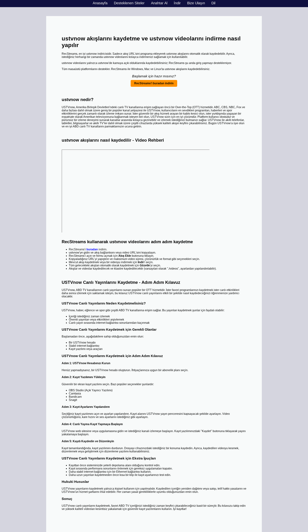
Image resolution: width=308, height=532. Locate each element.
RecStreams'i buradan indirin (154, 83)
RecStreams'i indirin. (88, 249)
